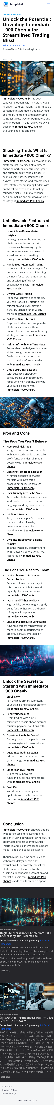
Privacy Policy (9, 1090)
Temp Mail (22, 1100)
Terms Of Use (9, 1093)
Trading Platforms (12, 14)
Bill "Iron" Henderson (14, 45)
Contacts (7, 1086)
